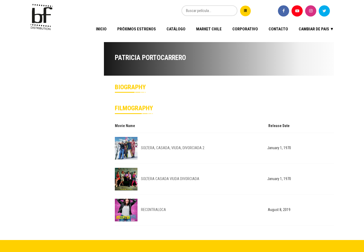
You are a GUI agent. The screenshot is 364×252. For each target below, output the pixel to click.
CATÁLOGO (176, 29)
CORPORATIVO (245, 29)
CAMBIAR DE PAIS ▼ (316, 29)
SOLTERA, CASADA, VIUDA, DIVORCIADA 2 (172, 148)
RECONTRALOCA (153, 210)
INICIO (101, 29)
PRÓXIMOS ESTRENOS (136, 29)
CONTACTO (278, 29)
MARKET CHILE (209, 29)
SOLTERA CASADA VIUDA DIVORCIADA (170, 179)
